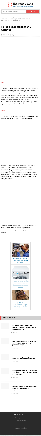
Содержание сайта (21, 428)
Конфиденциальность (21, 424)
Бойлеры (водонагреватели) (21, 18)
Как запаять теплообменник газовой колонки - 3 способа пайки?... (20, 305)
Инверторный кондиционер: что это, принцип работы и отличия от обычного (24, 372)
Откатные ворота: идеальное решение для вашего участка (23, 358)
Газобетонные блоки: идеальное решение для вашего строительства (24, 388)
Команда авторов (20, 418)
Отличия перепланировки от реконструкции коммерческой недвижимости (24, 327)
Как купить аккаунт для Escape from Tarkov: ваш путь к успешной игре (24, 343)
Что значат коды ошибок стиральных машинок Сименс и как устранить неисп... (20, 284)
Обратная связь (20, 420)
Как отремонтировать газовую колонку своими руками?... (20, 260)
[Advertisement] (20, 60)
